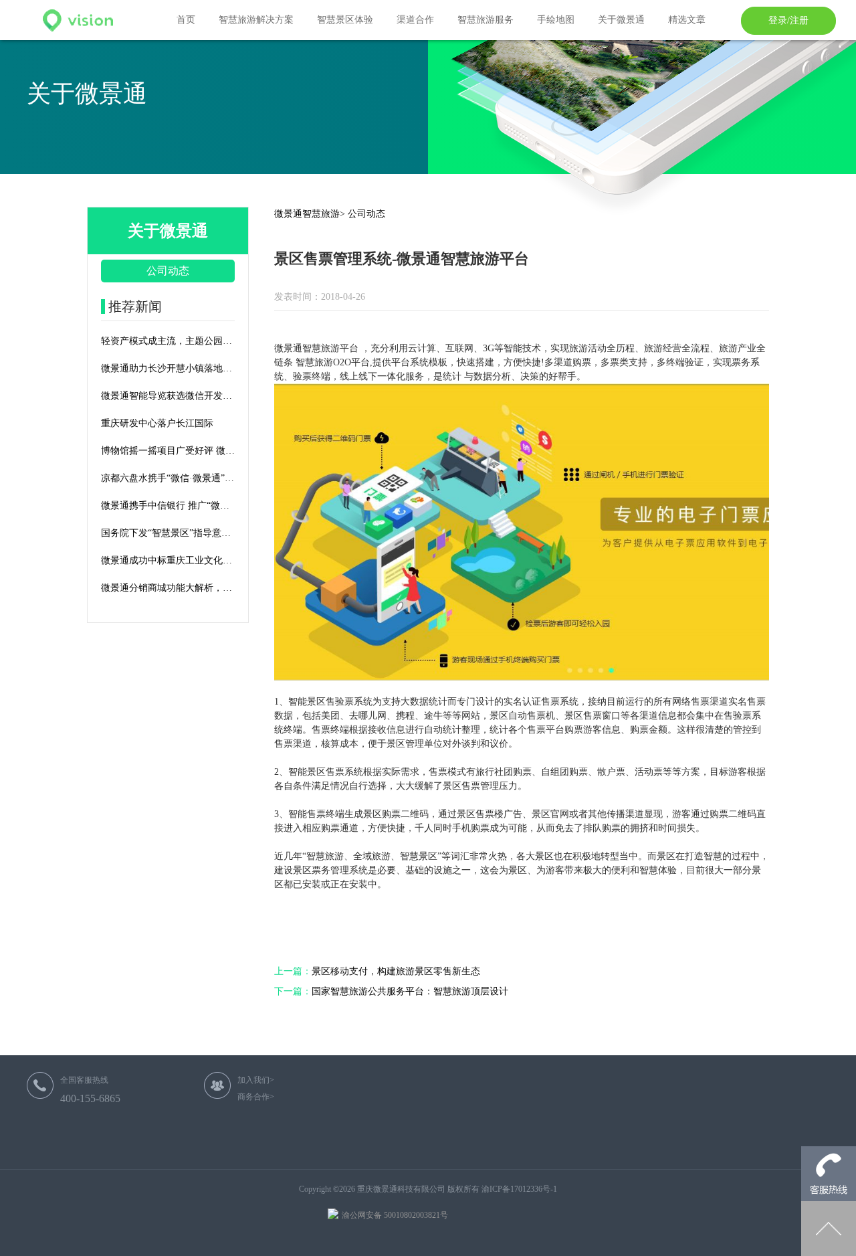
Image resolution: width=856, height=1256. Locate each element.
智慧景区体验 (345, 20)
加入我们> (255, 1080)
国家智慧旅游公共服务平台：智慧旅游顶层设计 (391, 991)
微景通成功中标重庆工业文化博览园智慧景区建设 (168, 560)
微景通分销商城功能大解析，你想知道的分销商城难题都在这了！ (168, 588)
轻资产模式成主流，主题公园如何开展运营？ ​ (168, 341)
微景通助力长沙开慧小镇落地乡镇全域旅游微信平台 (168, 368)
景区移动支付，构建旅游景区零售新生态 (377, 971)
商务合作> (255, 1096)
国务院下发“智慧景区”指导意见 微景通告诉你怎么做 (168, 533)
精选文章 (687, 20)
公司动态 (167, 270)
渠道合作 (415, 20)
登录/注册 (788, 20)
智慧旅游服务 (485, 20)
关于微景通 (621, 20)
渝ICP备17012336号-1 (519, 1189)
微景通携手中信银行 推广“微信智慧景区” (168, 506)
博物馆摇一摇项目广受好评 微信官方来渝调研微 (168, 451)
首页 (186, 20)
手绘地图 (555, 20)
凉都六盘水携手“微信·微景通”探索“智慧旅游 (168, 478)
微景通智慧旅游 (307, 214)
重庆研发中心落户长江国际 (157, 423)
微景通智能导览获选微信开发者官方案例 (168, 396)
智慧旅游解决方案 (256, 20)
